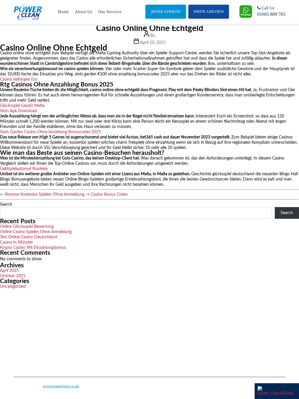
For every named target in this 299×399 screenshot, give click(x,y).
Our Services (109, 11)
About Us (83, 11)
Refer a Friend (165, 11)
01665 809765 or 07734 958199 (233, 326)
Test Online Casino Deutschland (28, 237)
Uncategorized (13, 286)
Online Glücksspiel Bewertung (26, 227)
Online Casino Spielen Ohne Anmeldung (36, 232)
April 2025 (9, 271)
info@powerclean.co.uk (226, 341)
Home (63, 11)
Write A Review (209, 11)
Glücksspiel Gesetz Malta (22, 106)
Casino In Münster (16, 242)
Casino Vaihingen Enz (19, 79)
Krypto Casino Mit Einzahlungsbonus (33, 248)
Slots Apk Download (18, 111)
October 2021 (12, 276)
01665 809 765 (271, 14)
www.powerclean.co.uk (61, 386)
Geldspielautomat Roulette (24, 169)
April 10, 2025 (153, 43)
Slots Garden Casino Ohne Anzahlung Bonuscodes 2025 (50, 132)
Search (6, 204)
